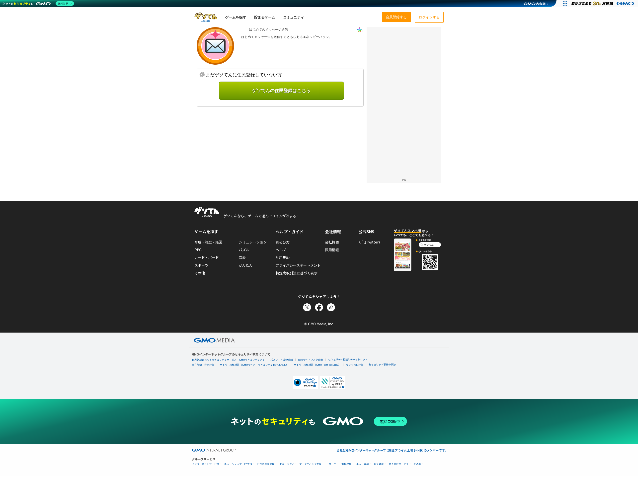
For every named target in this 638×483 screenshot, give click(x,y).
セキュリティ (287, 464)
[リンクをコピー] (331, 307)
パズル (244, 249)
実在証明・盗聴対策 (203, 364)
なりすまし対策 (354, 364)
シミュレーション (253, 242)
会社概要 (332, 242)
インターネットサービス (205, 464)
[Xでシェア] (307, 307)
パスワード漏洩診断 (281, 360)
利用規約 (283, 257)
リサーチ (331, 464)
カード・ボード (206, 257)
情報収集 (346, 464)
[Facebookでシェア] (319, 307)
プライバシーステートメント (298, 265)
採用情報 (332, 249)
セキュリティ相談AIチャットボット (348, 359)
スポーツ (201, 265)
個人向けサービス (399, 464)
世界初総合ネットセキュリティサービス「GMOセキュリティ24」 (228, 360)
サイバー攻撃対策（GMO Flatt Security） (317, 364)
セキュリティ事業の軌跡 (382, 364)
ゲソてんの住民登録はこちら (281, 90)
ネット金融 (362, 464)
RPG (198, 249)
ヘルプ (281, 249)
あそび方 (283, 242)
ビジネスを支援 (266, 464)
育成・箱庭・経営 (208, 242)
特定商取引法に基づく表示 (297, 272)
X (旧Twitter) (369, 242)
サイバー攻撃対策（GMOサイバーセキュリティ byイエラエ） (254, 364)
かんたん (246, 265)
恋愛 (242, 257)
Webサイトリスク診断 (310, 360)
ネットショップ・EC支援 (238, 464)
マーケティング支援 (310, 464)
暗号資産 (379, 464)
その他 (199, 272)
